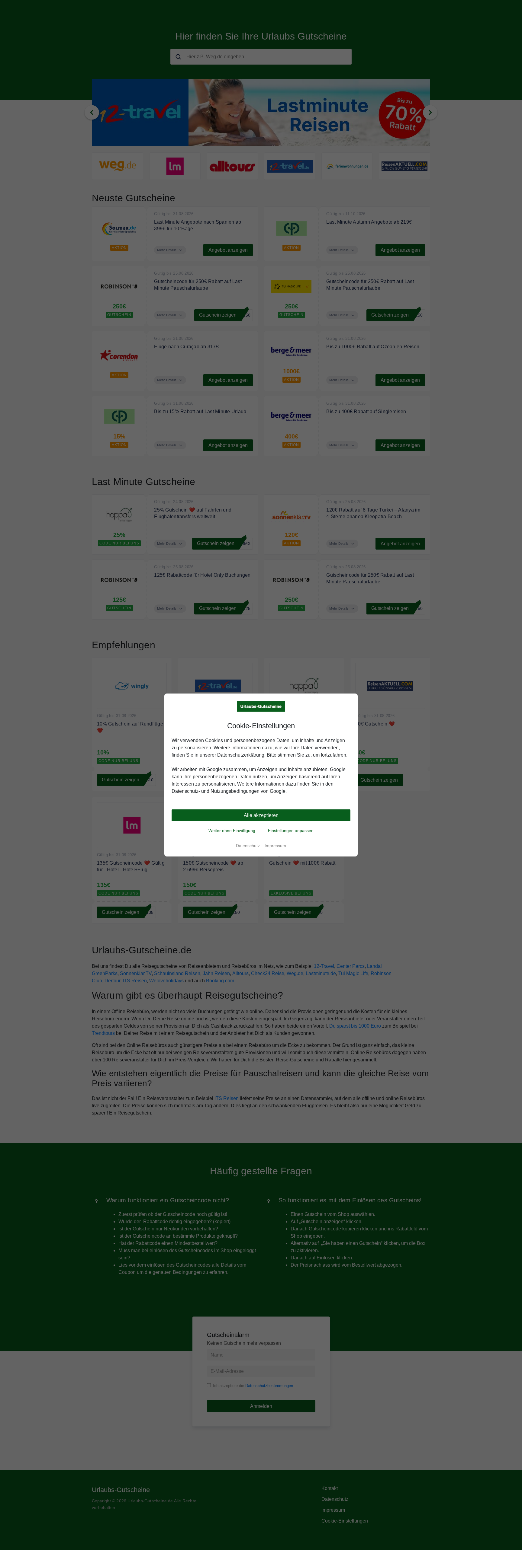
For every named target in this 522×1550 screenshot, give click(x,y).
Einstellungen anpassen (291, 830)
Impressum (275, 845)
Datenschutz (248, 845)
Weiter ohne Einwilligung (231, 830)
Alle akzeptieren (261, 815)
